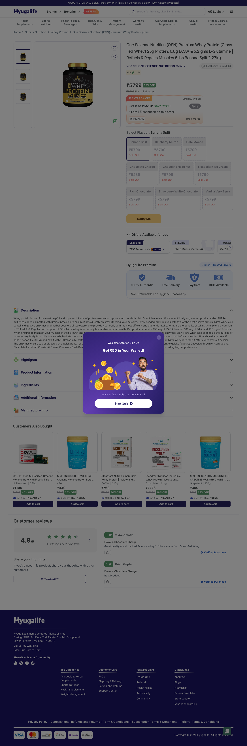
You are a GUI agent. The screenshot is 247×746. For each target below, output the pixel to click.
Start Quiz (121, 403)
